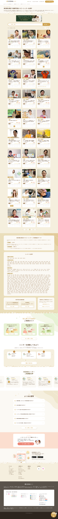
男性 (37, 269)
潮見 (38, 281)
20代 (43, 270)
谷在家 (44, 292)
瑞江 (14, 290)
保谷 (44, 289)
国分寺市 (17, 263)
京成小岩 (25, 280)
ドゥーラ (32, 269)
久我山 (26, 279)
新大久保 (23, 282)
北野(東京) (13, 279)
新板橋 (17, 282)
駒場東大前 (15, 281)
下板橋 (8, 282)
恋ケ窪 (34, 280)
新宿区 (16, 261)
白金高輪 (20, 292)
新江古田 (20, 282)
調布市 (43, 262)
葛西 (21, 278)
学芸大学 (45, 278)
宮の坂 (34, 290)
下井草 (49, 281)
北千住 (11, 279)
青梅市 (36, 262)
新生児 (37, 270)
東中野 (48, 288)
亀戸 (42, 278)
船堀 (42, 289)
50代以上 (8, 271)
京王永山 (8, 280)
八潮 (35, 292)
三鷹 (20, 290)
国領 (44, 280)
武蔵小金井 (37, 290)
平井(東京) (19, 289)
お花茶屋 (16, 278)
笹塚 (29, 281)
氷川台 (31, 288)
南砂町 (26, 290)
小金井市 (49, 262)
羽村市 (46, 263)
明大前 (15, 291)
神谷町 (38, 278)
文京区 (18, 261)
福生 (37, 289)
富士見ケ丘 (23, 289)
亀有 (40, 278)
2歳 (24, 270)
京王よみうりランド (17, 280)
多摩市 (41, 263)
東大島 (36, 288)
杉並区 (45, 261)
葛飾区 (18, 262)
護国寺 (19, 281)
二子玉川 (29, 289)
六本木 (46, 291)
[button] (6, 354)
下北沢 (11, 282)
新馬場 (39, 282)
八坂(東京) (28, 291)
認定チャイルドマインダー (26, 269)
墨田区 (24, 261)
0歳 (21, 270)
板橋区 (11, 262)
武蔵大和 (11, 291)
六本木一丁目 (13, 292)
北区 (49, 261)
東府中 (11, 289)
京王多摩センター (47, 279)
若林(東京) (8, 292)
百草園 (19, 291)
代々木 (38, 291)
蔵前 (37, 279)
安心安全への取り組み (35, 1)
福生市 (22, 263)
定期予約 (8, 269)
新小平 (34, 282)
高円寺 (37, 280)
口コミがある (16, 271)
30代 (45, 270)
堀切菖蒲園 (47, 289)
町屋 (9, 290)
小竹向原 (46, 280)
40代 (48, 270)
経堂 (21, 279)
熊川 (32, 279)
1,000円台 (48, 269)
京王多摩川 (43, 279)
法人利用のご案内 (41, 1)
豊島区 (47, 261)
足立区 (16, 262)
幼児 (41, 270)
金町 (25, 278)
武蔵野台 (8, 291)
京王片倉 (40, 279)
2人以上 (42, 269)
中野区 (42, 261)
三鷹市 (33, 262)
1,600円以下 (9, 270)
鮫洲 (31, 281)
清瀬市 (30, 263)
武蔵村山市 (37, 263)
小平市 (8, 263)
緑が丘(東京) (23, 290)
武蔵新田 (46, 290)
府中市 (38, 262)
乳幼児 (39, 270)
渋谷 (43, 281)
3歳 (26, 270)
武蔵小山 (40, 290)
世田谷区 (36, 261)
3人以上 (45, 269)
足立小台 (38, 292)
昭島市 (41, 262)
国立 (30, 279)
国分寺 (42, 280)
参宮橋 (33, 281)
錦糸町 (23, 279)
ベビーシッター (23, 10)
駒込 (9, 281)
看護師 (35, 269)
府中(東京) (35, 289)
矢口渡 (25, 291)
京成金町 (22, 280)
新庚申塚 (31, 292)
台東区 (21, 261)
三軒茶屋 (36, 281)
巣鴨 (48, 282)
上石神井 (32, 278)
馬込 (8, 290)
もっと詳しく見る (29, 427)
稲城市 (43, 263)
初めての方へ (29, 1)
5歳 (29, 270)
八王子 (18, 288)
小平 (49, 280)
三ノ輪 (31, 290)
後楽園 (39, 280)
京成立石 (31, 280)
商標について (12, 508)
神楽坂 (19, 278)
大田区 (34, 261)
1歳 (22, 270)
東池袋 (34, 288)
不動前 (40, 289)
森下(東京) (22, 291)
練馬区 (13, 262)
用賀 (33, 291)
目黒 (16, 291)
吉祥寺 (17, 279)
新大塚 (26, 282)
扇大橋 (41, 292)
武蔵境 (44, 290)
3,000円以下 (18, 270)
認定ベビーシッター (19, 269)
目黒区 (31, 261)
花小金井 (28, 288)
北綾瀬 (48, 278)
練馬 (8, 288)
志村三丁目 (46, 281)
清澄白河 (25, 292)
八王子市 (24, 262)
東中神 (45, 288)
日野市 (11, 263)
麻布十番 (16, 292)
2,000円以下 (13, 270)
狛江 (8, 281)
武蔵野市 (30, 262)
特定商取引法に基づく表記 (7, 508)
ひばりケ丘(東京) (14, 289)
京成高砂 (28, 280)
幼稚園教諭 (14, 269)
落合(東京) (12, 278)
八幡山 (25, 288)
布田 (32, 289)
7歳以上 (34, 270)
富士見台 (26, 289)
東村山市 (13, 263)
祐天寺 (31, 291)
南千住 (29, 290)
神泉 (36, 282)
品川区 (29, 261)
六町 (33, 292)
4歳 (28, 270)
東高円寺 (42, 288)
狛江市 (25, 263)
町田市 (46, 262)
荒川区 (8, 262)
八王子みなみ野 (21, 288)
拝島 (13, 288)
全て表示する (9, 293)
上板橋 (30, 278)
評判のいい (12, 271)
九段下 (28, 279)
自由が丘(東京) (42, 282)
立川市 (27, 262)
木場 (19, 279)
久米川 (35, 279)
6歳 (31, 270)
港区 (13, 261)
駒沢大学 (12, 281)
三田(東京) (17, 290)
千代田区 (8, 261)
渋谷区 (39, 261)
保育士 (11, 269)
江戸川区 (21, 262)
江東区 (26, 261)
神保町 (46, 282)
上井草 (27, 278)
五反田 (22, 281)
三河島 (12, 290)
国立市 (20, 263)
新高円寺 (31, 282)
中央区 (11, 261)
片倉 (23, 278)
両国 (40, 291)
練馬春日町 (10, 288)
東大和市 (27, 263)
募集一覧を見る (29, 363)
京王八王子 (12, 280)
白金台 (23, 292)
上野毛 (35, 278)
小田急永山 (8, 278)
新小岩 (29, 282)
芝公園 (41, 281)
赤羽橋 (28, 292)
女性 (39, 269)
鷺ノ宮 (24, 281)
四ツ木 (36, 291)
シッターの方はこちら (49, 1)
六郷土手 (43, 291)
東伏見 (8, 289)
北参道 (46, 292)
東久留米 (39, 288)
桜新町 (27, 281)
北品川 (8, 279)
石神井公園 (14, 282)
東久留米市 (33, 263)
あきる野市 (49, 263)
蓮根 (15, 288)
